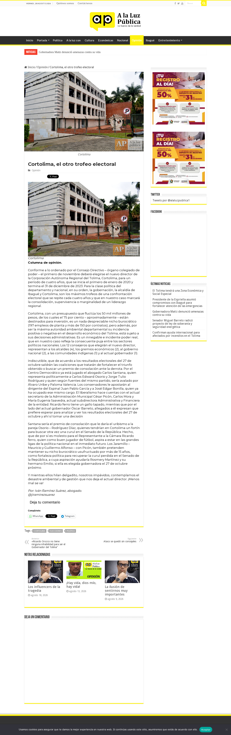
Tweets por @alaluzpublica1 (171, 200)
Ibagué (150, 40)
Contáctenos (85, 3)
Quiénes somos (65, 3)
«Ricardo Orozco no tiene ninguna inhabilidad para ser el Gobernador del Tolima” (48, 543)
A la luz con (73, 40)
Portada (42, 40)
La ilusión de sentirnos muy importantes (116, 590)
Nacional (122, 40)
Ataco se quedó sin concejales (120, 540)
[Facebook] (175, 3)
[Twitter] (178, 3)
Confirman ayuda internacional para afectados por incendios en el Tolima (176, 334)
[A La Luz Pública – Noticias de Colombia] (115, 20)
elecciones (56, 531)
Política (57, 40)
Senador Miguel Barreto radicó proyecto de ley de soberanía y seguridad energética (172, 324)
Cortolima (39, 531)
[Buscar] (204, 3)
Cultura (89, 40)
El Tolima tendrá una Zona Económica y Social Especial (178, 292)
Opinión (137, 40)
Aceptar (205, 729)
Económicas (105, 40)
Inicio (29, 40)
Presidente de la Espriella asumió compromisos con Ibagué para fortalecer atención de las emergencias (177, 303)
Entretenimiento (169, 40)
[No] (226, 729)
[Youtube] (182, 3)
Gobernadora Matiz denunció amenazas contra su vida (70, 52)
